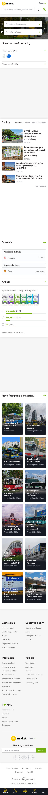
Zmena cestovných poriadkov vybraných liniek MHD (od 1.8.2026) (34, 151)
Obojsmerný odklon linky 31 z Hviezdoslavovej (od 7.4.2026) (29, 177)
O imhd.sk (19, 772)
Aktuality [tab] (19, 122)
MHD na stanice (8, 647)
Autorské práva (12, 768)
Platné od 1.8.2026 (10, 64)
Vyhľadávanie (31, 678)
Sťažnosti (6, 686)
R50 (8, 56)
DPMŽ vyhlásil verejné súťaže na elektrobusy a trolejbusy (32, 135)
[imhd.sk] (8, 3)
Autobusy (29, 667)
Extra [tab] (27, 122)
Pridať (41, 750)
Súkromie (38, 768)
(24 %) (10, 324)
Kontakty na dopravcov (11, 690)
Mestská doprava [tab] (39, 122)
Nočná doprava (8, 674)
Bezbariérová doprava (11, 678)
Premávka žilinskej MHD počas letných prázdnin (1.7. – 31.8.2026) (29, 165)
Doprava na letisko (10, 643)
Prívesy (28, 670)
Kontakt (30, 772)
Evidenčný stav (31, 682)
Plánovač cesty (8, 628)
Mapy (4, 635)
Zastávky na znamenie (11, 682)
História (5, 717)
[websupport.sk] (28, 779)
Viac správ (39, 186)
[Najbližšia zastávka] (44, 9)
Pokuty (28, 639)
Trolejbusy (29, 663)
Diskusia (5, 713)
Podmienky (26, 768)
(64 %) (13, 311)
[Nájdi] (38, 9)
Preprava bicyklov (9, 670)
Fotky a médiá (8, 709)
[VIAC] (44, 242)
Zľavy (27, 631)
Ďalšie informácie (9, 694)
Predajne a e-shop (33, 635)
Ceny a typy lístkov (33, 628)
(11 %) (13, 317)
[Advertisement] (24, 93)
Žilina (31, 738)
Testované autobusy (33, 674)
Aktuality (6, 639)
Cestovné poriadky (10, 631)
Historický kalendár (10, 721)
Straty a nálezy (8, 663)
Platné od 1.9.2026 (10, 50)
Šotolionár (6, 725)
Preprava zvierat (8, 667)
